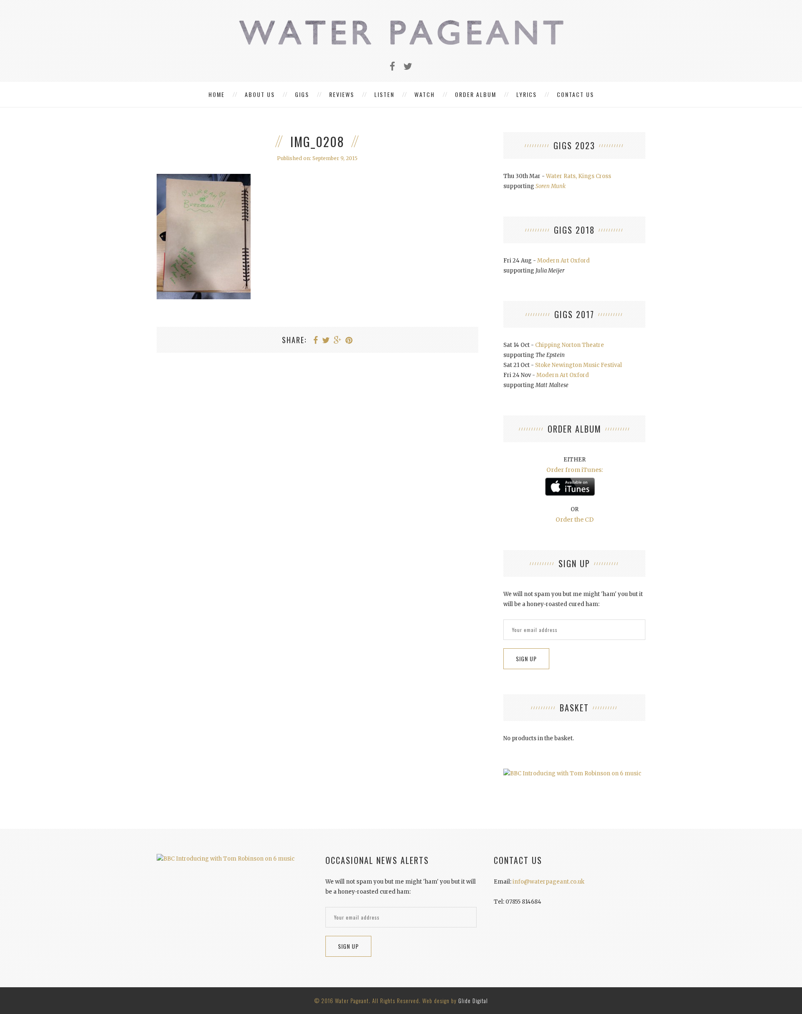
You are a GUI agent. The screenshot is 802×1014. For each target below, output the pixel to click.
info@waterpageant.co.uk (548, 881)
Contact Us (575, 94)
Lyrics (526, 94)
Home (216, 94)
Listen (384, 94)
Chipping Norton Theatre (569, 345)
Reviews (341, 94)
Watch (424, 94)
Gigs (302, 94)
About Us (260, 94)
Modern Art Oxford (563, 260)
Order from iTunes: (574, 470)
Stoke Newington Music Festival (578, 365)
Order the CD (575, 519)
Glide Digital (473, 1000)
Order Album (475, 94)
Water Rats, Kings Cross (578, 176)
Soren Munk (551, 186)
